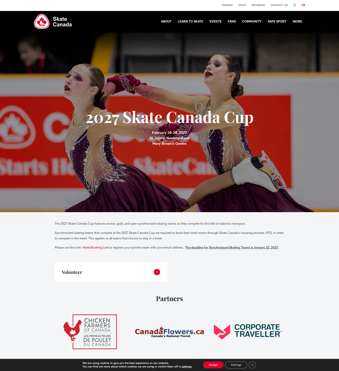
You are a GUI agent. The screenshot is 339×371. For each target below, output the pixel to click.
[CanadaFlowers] (169, 331)
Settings (236, 365)
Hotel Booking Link (96, 247)
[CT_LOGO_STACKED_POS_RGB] (248, 331)
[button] (294, 5)
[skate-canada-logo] (53, 15)
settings (187, 366)
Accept (213, 365)
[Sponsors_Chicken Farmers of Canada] (91, 331)
